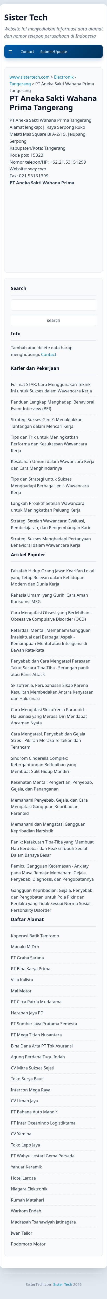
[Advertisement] (53, 228)
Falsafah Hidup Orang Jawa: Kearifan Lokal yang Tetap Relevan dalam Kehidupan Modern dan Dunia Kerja (52, 577)
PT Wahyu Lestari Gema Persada (43, 1156)
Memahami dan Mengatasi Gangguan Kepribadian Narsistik (48, 827)
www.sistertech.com (30, 77)
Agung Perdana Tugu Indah (38, 1057)
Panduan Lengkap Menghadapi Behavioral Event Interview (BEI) (52, 405)
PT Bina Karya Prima (30, 968)
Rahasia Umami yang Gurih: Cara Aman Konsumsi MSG (49, 598)
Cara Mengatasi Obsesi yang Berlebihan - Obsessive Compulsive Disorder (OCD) (51, 616)
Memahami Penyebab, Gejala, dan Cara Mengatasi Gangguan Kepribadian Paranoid (49, 806)
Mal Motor (21, 991)
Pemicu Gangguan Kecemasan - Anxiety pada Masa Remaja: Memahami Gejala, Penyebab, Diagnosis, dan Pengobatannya (52, 872)
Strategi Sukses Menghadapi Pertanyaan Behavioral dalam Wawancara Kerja (51, 542)
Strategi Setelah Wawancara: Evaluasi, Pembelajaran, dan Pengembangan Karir (51, 524)
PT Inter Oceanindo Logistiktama (43, 1123)
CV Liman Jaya (24, 1101)
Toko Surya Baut (27, 1079)
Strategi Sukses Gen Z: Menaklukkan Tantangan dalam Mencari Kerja (47, 423)
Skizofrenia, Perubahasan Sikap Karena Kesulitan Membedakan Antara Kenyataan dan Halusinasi (52, 691)
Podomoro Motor (28, 1244)
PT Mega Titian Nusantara (36, 1035)
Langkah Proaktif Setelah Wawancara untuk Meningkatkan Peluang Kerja (47, 506)
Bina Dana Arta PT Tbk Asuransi (42, 1046)
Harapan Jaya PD (27, 1013)
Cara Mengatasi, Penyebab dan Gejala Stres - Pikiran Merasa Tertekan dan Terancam (48, 740)
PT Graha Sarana (27, 958)
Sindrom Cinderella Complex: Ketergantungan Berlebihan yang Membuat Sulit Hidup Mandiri (43, 764)
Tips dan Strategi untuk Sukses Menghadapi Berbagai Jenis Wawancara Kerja (50, 485)
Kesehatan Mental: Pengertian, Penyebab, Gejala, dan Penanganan (52, 785)
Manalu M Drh (25, 946)
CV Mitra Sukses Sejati (32, 1068)
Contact (48, 354)
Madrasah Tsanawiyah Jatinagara (43, 1222)
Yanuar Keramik (26, 1167)
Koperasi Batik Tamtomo (35, 936)
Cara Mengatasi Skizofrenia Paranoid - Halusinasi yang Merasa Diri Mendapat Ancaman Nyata (49, 716)
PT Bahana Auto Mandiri (34, 1112)
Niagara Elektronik (29, 1189)
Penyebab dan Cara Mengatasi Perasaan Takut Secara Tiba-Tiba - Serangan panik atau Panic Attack (50, 667)
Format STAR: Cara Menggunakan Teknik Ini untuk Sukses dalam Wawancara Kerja (51, 388)
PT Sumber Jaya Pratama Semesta (44, 1024)
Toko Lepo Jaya (25, 1145)
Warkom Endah (26, 1211)
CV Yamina (21, 1134)
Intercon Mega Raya (30, 1090)
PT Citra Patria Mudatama (36, 1002)
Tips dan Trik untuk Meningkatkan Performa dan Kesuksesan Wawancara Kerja (49, 443)
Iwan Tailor (21, 1233)
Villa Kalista (22, 980)
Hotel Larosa (23, 1178)
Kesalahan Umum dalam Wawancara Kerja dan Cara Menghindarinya (52, 465)
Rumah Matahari (27, 1200)
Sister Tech (26, 17)
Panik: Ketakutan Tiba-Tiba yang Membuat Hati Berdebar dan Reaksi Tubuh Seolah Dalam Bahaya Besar (52, 848)
